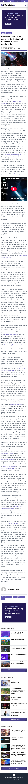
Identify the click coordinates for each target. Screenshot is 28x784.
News (3, 33)
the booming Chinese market (13, 345)
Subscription (21, 597)
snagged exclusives (7, 453)
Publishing (8, 33)
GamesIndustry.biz (16, 404)
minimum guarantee (7, 459)
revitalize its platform (9, 466)
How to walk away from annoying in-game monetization (17, 697)
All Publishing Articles (14, 719)
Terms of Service (18, 782)
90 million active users (11, 334)
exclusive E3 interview (11, 523)
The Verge (17, 174)
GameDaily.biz (8, 777)
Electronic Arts (8, 597)
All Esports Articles (14, 768)
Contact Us (17, 779)
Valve (3, 599)
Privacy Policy (8, 782)
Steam (15, 597)
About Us (7, 779)
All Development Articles (14, 670)
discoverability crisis (7, 468)
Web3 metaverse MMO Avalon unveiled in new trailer (17, 663)
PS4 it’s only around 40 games (12, 155)
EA (2, 597)
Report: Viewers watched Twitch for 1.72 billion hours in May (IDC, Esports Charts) (18, 754)
